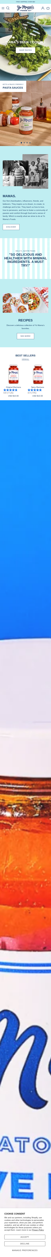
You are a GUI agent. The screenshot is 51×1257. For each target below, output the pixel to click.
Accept (25, 1237)
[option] (25, 113)
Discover (11, 227)
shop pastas (25, 50)
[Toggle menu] (3, 8)
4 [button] (31, 142)
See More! (25, 336)
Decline (25, 1244)
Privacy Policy (38, 1230)
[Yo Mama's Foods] (25, 8)
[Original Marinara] (13, 374)
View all (25, 359)
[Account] (42, 8)
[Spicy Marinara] (37, 374)
